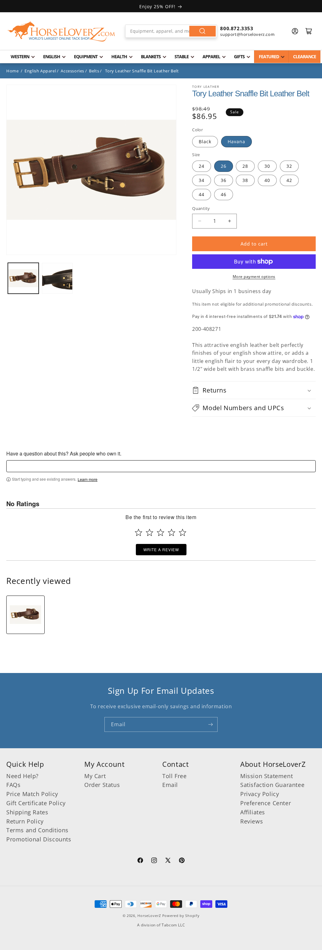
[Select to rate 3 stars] (160, 532)
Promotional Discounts (38, 839)
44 (201, 194)
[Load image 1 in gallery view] (23, 278)
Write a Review (161, 549)
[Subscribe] (210, 724)
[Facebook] (140, 861)
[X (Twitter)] (168, 861)
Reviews (251, 821)
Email (170, 785)
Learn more (87, 479)
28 (245, 166)
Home (12, 71)
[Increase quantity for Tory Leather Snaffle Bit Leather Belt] (229, 221)
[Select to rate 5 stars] (182, 532)
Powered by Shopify (181, 915)
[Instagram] (154, 861)
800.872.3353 (236, 28)
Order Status (102, 785)
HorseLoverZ (149, 915)
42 (289, 180)
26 (223, 166)
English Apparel (40, 71)
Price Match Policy (32, 794)
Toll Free (174, 776)
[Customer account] (295, 31)
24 (201, 166)
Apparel (211, 56)
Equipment (85, 56)
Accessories (72, 71)
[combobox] (171, 31)
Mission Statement (266, 776)
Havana (236, 141)
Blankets (151, 56)
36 (223, 180)
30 (267, 166)
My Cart (95, 776)
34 (201, 180)
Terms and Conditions (37, 830)
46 (223, 194)
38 (245, 180)
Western (20, 56)
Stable (182, 56)
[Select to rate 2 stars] (149, 532)
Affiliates (252, 812)
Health (119, 56)
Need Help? (22, 776)
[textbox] (161, 466)
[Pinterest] (182, 861)
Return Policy (25, 821)
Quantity (201, 208)
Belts (94, 71)
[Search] (202, 31)
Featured (269, 56)
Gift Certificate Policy (36, 803)
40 (267, 180)
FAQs (13, 785)
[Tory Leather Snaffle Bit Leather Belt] (25, 615)
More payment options (254, 276)
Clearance (304, 56)
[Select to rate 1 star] (138, 532)
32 (289, 166)
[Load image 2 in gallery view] (57, 278)
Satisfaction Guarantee (272, 785)
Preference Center (265, 803)
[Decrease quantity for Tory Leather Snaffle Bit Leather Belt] (199, 221)
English (51, 56)
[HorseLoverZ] (61, 31)
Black (205, 141)
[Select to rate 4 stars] (171, 532)
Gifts (239, 56)
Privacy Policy (259, 794)
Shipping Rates (27, 812)
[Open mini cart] (309, 31)
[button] (254, 390)
